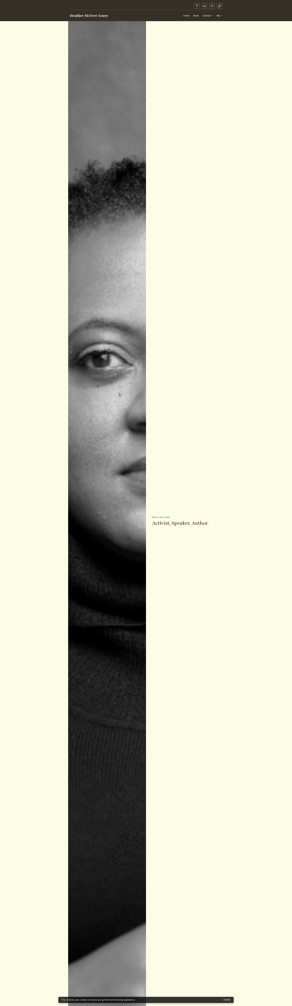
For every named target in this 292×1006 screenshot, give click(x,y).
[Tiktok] (219, 6)
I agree (227, 999)
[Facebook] (197, 6)
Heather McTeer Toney (89, 15)
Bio (218, 15)
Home (186, 15)
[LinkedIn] (204, 6)
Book (196, 15)
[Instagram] (212, 6)
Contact (207, 15)
